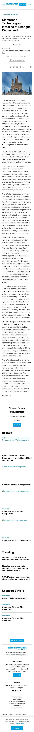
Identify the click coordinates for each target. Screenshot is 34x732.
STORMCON (17, 705)
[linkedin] (14, 67)
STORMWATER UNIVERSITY (17, 703)
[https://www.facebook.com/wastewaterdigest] (13, 691)
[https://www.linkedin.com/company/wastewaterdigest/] (15, 691)
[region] (17, 724)
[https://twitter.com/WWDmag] (18, 691)
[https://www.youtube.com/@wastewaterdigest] (20, 691)
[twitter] (17, 67)
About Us (4, 714)
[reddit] (20, 67)
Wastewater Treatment (10, 15)
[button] (3, 4)
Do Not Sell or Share (20, 714)
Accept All (17, 728)
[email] (23, 67)
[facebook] (10, 67)
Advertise (11, 714)
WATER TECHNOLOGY (17, 708)
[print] (31, 67)
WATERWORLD (17, 699)
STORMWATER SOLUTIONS (17, 701)
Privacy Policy (20, 723)
